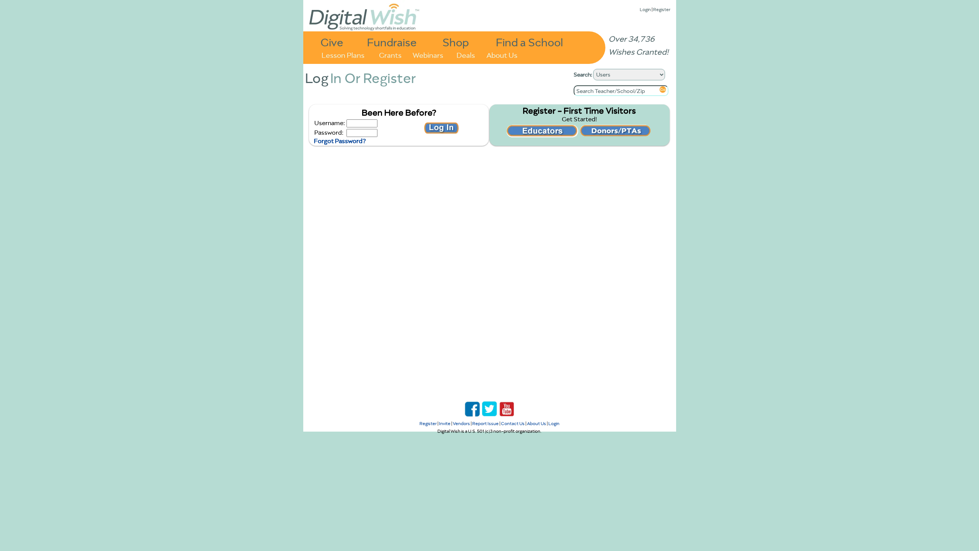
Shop (455, 42)
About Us (501, 54)
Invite (444, 423)
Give (331, 42)
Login (645, 9)
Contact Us (513, 423)
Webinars (428, 54)
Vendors (461, 423)
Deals (466, 54)
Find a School (529, 42)
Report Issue (485, 423)
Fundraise (392, 42)
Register (661, 9)
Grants (390, 54)
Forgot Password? (340, 141)
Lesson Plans (343, 54)
